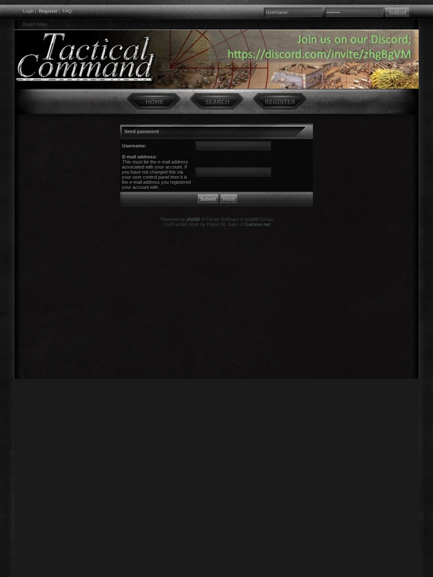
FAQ (67, 11)
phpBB (193, 219)
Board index (35, 24)
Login (28, 11)
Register (48, 11)
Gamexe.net (257, 224)
